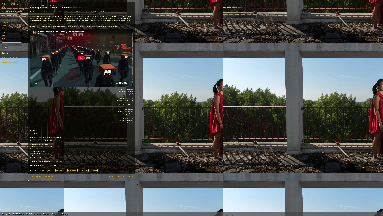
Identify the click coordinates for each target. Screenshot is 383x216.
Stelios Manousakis (57, 161)
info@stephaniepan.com (9, 57)
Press (4, 29)
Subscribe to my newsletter (10, 62)
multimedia (93, 170)
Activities (5, 19)
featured (81, 170)
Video (4, 35)
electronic (51, 170)
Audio (4, 32)
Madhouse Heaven (42, 134)
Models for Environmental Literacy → (122, 176)
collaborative (34, 5)
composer (43, 5)
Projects (5, 22)
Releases (5, 25)
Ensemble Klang (56, 141)
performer (50, 5)
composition (42, 170)
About (4, 16)
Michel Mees (62, 214)
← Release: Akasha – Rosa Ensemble (40, 176)
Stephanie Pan (10, 5)
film (86, 170)
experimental (72, 170)
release (57, 5)
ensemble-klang (61, 170)
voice (62, 5)
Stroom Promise (62, 165)
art (36, 170)
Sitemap (5, 38)
